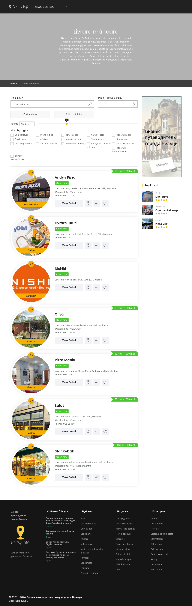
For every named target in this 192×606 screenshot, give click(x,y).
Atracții (154, 559)
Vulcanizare (86, 544)
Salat (59, 405)
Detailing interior (23, 143)
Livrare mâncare (124, 523)
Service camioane (125, 143)
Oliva (59, 314)
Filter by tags (18, 130)
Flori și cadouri (123, 533)
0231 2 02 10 (69, 195)
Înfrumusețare (123, 549)
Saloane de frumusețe (162, 533)
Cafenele (120, 538)
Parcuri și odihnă (89, 573)
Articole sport (157, 549)
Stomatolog (122, 139)
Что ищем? (16, 97)
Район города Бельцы (110, 97)
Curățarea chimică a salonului (99, 145)
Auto (83, 518)
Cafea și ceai (97, 134)
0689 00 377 (69, 374)
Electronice (156, 569)
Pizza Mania (65, 360)
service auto (71, 134)
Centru (31, 341)
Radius (14, 123)
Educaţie (85, 567)
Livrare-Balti (66, 223)
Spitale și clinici (123, 554)
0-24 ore (44, 139)
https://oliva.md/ (72, 328)
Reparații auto (123, 134)
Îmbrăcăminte (123, 564)
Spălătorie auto (88, 523)
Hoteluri (155, 528)
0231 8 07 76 (69, 469)
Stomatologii (157, 538)
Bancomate (86, 562)
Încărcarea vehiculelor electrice (92, 551)
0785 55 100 (69, 423)
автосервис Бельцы (75, 143)
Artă (118, 569)
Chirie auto (86, 528)
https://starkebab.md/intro (77, 465)
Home (13, 83)
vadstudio (14, 601)
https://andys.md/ (73, 192)
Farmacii (85, 557)
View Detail (69, 203)
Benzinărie (86, 533)
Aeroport (31, 295)
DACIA (31, 250)
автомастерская (48, 143)
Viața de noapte (73, 139)
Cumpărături (21, 134)
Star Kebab (64, 451)
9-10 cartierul (31, 204)
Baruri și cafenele (125, 544)
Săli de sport (157, 544)
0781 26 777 (69, 237)
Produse (155, 518)
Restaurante (157, 523)
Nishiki (60, 268)
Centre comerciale (160, 554)
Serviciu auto (21, 139)
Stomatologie (97, 139)
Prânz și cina (46, 134)
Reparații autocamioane (119, 149)
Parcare (84, 538)
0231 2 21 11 (69, 332)
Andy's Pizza (65, 177)
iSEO (25, 601)
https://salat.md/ (72, 420)
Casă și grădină (123, 518)
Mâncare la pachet (125, 528)
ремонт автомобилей (17, 157)
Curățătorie (156, 564)
